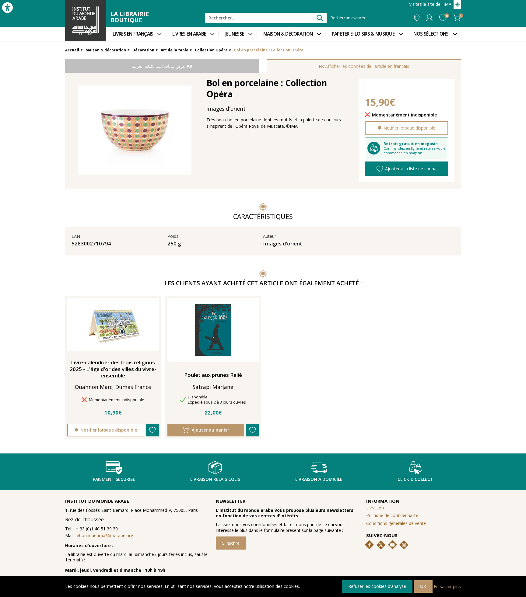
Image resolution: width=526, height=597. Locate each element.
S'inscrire (231, 543)
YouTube (392, 545)
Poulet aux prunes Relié (213, 375)
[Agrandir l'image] (134, 130)
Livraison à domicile (318, 479)
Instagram (404, 545)
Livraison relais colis (215, 479)
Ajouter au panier (210, 430)
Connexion (429, 18)
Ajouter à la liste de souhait (412, 169)
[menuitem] (136, 34)
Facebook (369, 545)
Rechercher (319, 18)
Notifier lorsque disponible (409, 128)
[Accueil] (85, 20)
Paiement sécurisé (114, 479)
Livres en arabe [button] (189, 34)
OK (423, 586)
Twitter (380, 545)
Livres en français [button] (133, 34)
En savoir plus (447, 586)
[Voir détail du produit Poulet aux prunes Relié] (213, 330)
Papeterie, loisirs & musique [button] (363, 34)
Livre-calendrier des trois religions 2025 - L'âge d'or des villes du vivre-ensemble (113, 369)
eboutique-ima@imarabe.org (105, 535)
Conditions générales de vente (396, 523)
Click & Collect (415, 479)
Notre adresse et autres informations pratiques (416, 18)
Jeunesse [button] (234, 34)
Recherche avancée (348, 18)
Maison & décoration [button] (288, 34)
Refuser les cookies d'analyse (377, 586)
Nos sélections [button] (430, 34)
